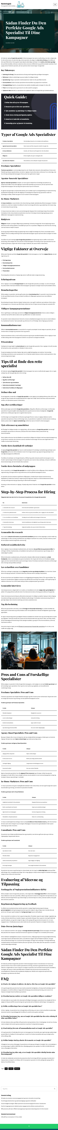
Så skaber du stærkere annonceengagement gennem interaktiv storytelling (20, 1098)
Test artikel (19, 1117)
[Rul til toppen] (29, 1126)
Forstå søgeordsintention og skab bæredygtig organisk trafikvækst (18, 1101)
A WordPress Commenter (7, 1117)
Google (11, 1068)
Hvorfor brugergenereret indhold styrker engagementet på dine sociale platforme (22, 1106)
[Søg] (55, 1088)
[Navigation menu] (55, 4)
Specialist (17, 1068)
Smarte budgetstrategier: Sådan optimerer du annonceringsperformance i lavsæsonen (23, 1103)
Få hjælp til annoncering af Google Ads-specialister (32, 626)
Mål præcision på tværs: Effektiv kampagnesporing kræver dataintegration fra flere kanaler (24, 1109)
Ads (6, 1068)
